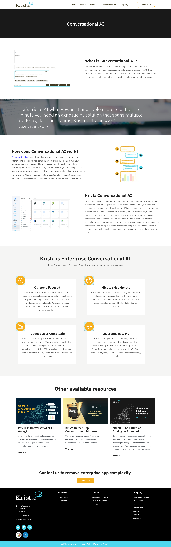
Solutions (93, 4)
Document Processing (100, 497)
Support (136, 515)
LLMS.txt (95, 504)
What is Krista (79, 4)
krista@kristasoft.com (24, 519)
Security (136, 511)
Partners (136, 504)
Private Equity (63, 497)
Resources (108, 4)
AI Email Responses (99, 501)
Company (123, 4)
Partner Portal (138, 508)
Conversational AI (20, 157)
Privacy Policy (86, 544)
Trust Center (137, 518)
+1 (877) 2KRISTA (22, 516)
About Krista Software (141, 497)
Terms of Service (102, 544)
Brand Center (138, 501)
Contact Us (146, 4)
